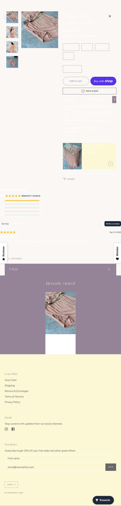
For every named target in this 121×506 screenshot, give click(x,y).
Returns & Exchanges (16, 391)
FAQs (13, 269)
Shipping (10, 385)
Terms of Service (14, 396)
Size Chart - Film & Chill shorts (80, 35)
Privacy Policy (12, 402)
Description (69, 99)
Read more (69, 132)
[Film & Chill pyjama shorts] (60, 313)
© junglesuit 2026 (14, 493)
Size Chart (11, 380)
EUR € (10, 485)
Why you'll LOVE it (93, 99)
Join (110, 467)
